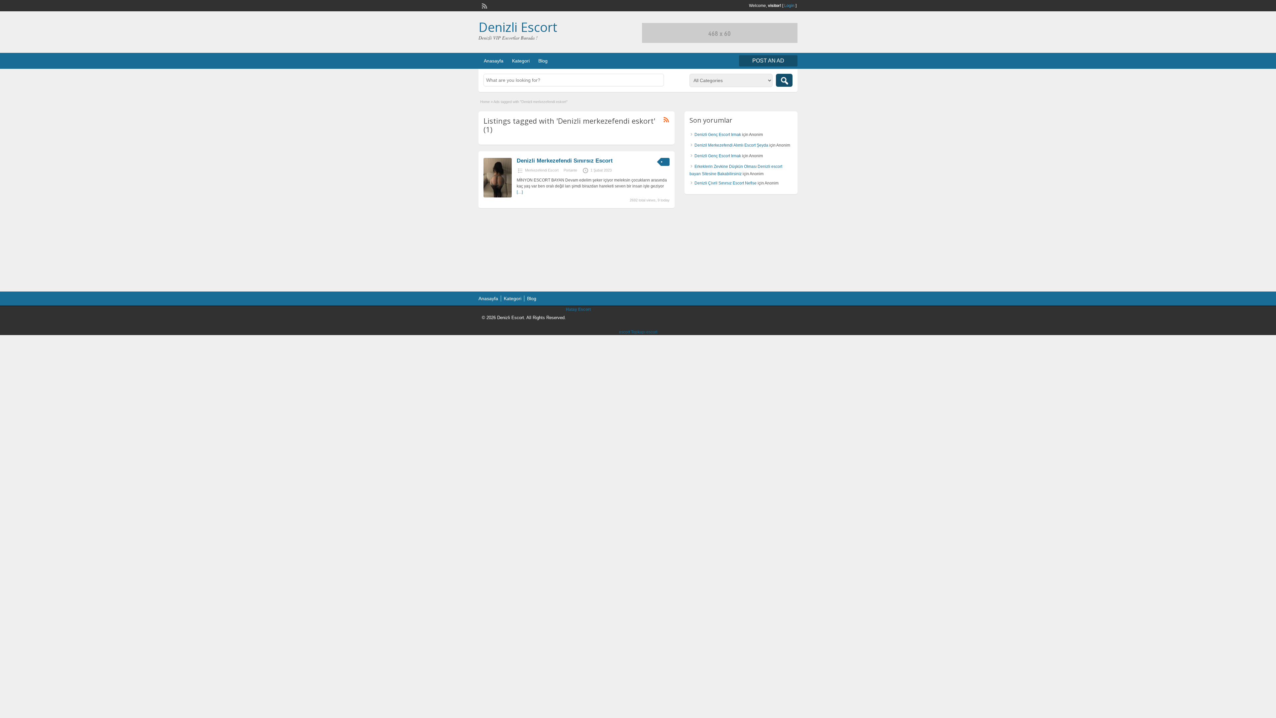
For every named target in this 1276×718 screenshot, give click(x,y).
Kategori (521, 60)
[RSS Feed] (483, 5)
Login (789, 5)
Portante (570, 170)
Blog (543, 60)
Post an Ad (768, 60)
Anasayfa (493, 60)
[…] (520, 192)
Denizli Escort (517, 27)
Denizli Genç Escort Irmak (717, 134)
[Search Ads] (784, 80)
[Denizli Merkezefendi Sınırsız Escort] (497, 196)
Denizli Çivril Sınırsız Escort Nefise (725, 183)
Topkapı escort (644, 332)
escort (624, 332)
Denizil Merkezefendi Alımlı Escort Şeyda (731, 145)
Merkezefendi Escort (542, 170)
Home (485, 102)
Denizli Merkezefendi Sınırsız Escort (565, 161)
